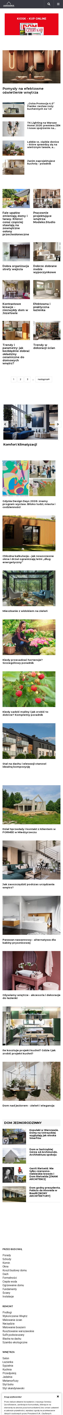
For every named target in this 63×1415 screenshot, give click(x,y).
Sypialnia (8, 1365)
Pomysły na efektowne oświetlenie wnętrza (23, 90)
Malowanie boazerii (14, 1327)
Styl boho (8, 1384)
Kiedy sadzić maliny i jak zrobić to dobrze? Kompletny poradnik (25, 713)
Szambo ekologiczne (15, 1342)
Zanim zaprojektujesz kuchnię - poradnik (41, 162)
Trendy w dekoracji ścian (44, 346)
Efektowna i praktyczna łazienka (41, 307)
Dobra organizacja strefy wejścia (16, 267)
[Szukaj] (49, 4)
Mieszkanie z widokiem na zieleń (25, 611)
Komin (6, 1262)
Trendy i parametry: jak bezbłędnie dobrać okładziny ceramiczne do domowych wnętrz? (16, 354)
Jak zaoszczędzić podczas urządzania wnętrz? (28, 886)
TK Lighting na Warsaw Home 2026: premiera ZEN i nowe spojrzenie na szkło (43, 126)
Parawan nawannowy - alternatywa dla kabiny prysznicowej (29, 941)
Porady (7, 1255)
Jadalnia (7, 1376)
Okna (5, 1266)
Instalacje (8, 1296)
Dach (5, 1274)
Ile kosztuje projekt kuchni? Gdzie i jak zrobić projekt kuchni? (29, 1052)
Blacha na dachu (12, 1338)
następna (43, 379)
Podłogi (7, 1312)
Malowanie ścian (12, 1320)
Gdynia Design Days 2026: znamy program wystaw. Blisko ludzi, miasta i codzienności (29, 504)
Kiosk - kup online (31, 18)
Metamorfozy (10, 1380)
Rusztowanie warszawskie (18, 1331)
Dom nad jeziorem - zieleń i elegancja (28, 1105)
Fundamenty (10, 1289)
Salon (6, 1358)
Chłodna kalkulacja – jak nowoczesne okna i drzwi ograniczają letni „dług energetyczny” (28, 559)
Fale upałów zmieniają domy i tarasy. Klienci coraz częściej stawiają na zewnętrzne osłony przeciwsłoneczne (16, 223)
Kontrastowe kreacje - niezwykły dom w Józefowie (15, 308)
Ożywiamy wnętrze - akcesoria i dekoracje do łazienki (31, 996)
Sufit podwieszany (13, 1334)
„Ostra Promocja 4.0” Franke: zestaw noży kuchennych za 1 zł (41, 106)
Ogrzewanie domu (13, 1285)
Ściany (6, 1292)
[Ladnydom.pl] (9, 4)
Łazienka (8, 1362)
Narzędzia (8, 1323)
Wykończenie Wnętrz (15, 1316)
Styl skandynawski (13, 1388)
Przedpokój (9, 1373)
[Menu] (58, 4)
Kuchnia (7, 1369)
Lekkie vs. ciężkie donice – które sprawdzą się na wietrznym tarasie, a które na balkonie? (43, 145)
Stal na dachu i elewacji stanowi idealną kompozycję (24, 765)
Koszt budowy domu (15, 1270)
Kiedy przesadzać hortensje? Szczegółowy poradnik (23, 661)
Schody (7, 1259)
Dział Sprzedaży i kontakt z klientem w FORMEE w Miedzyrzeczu (29, 830)
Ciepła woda (10, 1281)
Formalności (10, 1277)
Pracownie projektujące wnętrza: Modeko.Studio (44, 217)
